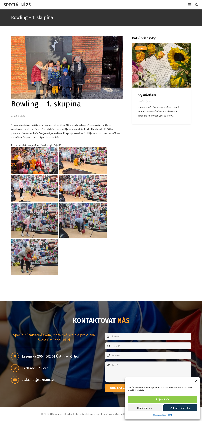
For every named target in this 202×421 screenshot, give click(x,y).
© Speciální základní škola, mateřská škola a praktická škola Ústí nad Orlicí (90, 413)
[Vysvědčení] (161, 65)
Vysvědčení (147, 95)
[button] (195, 381)
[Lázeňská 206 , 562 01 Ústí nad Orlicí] (16, 357)
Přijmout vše (162, 399)
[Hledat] (196, 4)
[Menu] (189, 5)
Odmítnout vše (145, 408)
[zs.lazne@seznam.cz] (16, 380)
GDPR (169, 415)
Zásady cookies (159, 415)
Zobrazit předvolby (180, 408)
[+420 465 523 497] (16, 368)
